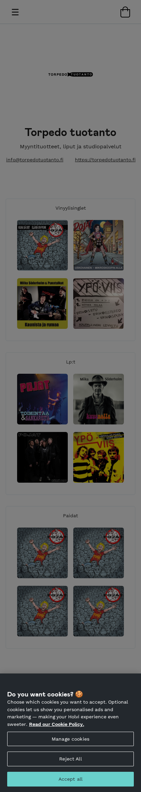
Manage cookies (70, 739)
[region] (70, 732)
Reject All (70, 759)
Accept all (70, 779)
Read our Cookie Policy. (56, 724)
